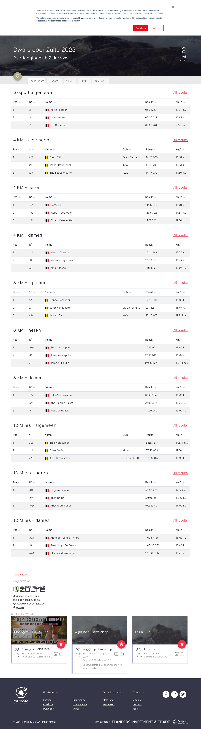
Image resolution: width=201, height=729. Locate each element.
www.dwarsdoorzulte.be (31, 603)
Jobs (135, 709)
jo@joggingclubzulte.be (26, 599)
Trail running (79, 700)
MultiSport (48, 709)
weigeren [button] (157, 28)
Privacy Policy (157, 13)
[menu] (102, 80)
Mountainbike (80, 704)
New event (108, 704)
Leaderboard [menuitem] (36, 81)
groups (20, 607)
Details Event (21, 575)
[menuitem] (54, 81)
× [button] (173, 6)
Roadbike (48, 704)
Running (47, 700)
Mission (137, 700)
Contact (137, 704)
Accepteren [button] (141, 28)
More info (108, 700)
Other (76, 709)
